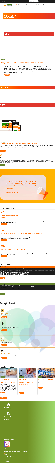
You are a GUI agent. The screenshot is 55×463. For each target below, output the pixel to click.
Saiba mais (7, 74)
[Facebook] (2, 1)
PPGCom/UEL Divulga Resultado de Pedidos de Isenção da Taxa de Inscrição (7, 381)
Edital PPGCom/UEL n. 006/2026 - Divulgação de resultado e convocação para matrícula (15, 285)
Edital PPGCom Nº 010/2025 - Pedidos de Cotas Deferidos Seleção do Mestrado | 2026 (14, 274)
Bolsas (27, 4)
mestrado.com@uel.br (20, 1)
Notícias (47, 4)
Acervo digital (31, 4)
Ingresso (23, 4)
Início (16, 4)
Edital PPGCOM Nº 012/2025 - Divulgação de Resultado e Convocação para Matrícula (14, 272)
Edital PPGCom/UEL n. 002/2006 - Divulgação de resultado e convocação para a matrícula (15, 288)
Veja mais (2, 278)
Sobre (19, 4)
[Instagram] (4, 1)
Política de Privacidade (10, 456)
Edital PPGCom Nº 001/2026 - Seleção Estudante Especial (10, 289)
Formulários (43, 4)
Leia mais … (3, 392)
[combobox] (33, 1)
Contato (17, 8)
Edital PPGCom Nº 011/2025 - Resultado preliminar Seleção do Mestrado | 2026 (13, 273)
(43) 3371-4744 (14, 1)
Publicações (37, 4)
